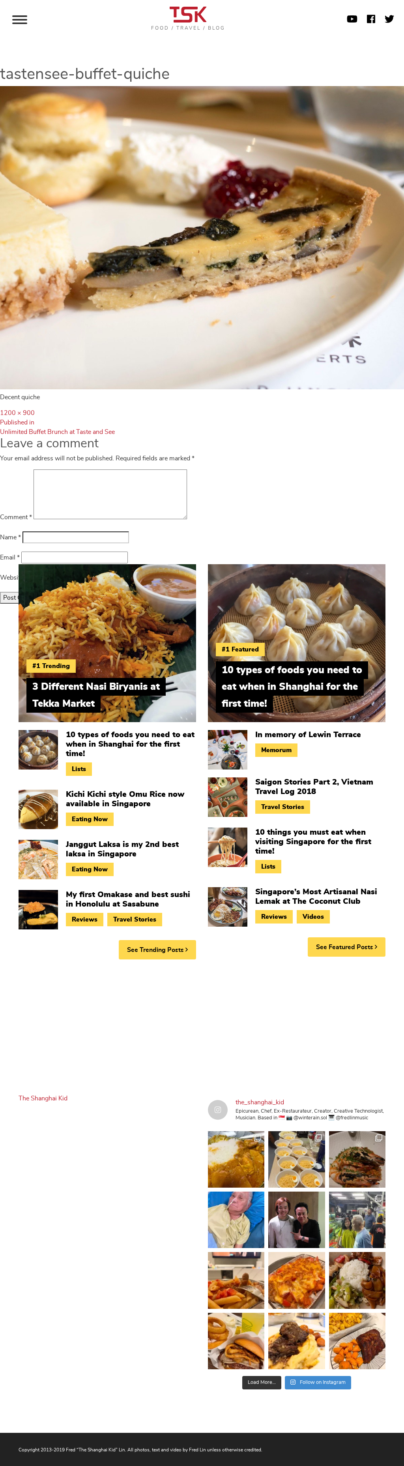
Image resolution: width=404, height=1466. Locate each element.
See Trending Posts (156, 950)
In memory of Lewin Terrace (308, 735)
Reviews (84, 919)
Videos (313, 917)
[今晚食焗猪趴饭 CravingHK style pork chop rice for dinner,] (296, 1280)
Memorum (276, 750)
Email (10, 557)
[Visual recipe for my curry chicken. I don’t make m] (236, 1159)
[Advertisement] (202, 1026)
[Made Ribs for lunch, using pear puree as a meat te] (357, 1341)
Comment (16, 517)
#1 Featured (240, 649)
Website (11, 577)
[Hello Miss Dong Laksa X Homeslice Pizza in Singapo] (296, 1159)
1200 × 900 (17, 413)
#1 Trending (51, 666)
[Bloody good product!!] (236, 1341)
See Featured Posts (345, 947)
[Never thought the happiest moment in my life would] (236, 1220)
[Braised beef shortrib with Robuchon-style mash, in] (296, 1341)
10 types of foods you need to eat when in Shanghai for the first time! (130, 744)
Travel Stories (134, 919)
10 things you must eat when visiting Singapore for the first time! (313, 841)
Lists (79, 769)
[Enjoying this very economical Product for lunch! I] (357, 1280)
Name (10, 537)
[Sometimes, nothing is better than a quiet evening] (236, 1280)
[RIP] (296, 1220)
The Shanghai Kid (43, 1098)
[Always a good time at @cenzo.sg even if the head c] (357, 1159)
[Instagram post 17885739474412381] (357, 1220)
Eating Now (90, 819)
